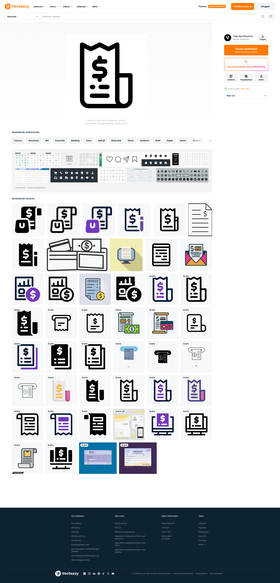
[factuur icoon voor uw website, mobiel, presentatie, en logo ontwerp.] (28, 219)
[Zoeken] (263, 16)
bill (47, 140)
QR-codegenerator (80, 559)
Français (203, 540)
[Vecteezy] (17, 6)
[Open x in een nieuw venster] (108, 573)
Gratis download (246, 50)
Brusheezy (76, 523)
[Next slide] (207, 140)
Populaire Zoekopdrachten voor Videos (130, 550)
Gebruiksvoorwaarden (183, 573)
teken (131, 140)
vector (183, 140)
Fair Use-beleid (216, 573)
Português (204, 531)
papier (170, 140)
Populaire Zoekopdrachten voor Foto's (130, 544)
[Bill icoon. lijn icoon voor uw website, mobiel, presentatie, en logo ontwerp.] (161, 255)
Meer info (231, 95)
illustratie (116, 140)
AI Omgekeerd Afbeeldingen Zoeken (85, 550)
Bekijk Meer (182, 175)
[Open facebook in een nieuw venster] (84, 573)
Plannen (203, 6)
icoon (89, 140)
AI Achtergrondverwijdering (85, 555)
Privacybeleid (201, 573)
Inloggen (265, 6)
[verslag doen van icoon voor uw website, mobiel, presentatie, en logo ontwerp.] (27, 289)
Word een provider (166, 537)
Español (202, 527)
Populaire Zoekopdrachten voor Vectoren (130, 537)
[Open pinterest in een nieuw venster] (99, 573)
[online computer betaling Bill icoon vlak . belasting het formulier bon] (126, 255)
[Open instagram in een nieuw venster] (89, 573)
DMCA (118, 527)
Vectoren (38, 6)
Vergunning (121, 523)
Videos (66, 6)
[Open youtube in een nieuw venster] (113, 573)
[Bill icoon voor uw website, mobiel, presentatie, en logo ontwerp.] (61, 390)
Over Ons (166, 531)
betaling (75, 140)
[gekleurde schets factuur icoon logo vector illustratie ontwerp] (95, 289)
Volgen (263, 39)
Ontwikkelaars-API (80, 544)
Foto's (53, 6)
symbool (144, 140)
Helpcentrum (168, 523)
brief (158, 140)
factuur (18, 140)
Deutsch (203, 536)
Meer (95, 6)
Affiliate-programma (125, 531)
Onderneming (78, 536)
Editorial (81, 6)
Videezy (75, 531)
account (197, 140)
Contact (165, 527)
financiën (60, 140)
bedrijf (101, 140)
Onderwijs (76, 540)
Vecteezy (75, 527)
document (33, 140)
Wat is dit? (245, 89)
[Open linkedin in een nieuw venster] (94, 573)
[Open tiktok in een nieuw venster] (103, 573)
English (202, 523)
